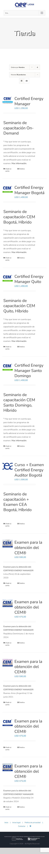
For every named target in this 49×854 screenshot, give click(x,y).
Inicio (6, 822)
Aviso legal (16, 822)
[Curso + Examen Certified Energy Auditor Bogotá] (8, 466)
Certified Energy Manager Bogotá (29, 190)
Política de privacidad (32, 822)
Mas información (19, 163)
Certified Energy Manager (28, 101)
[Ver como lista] (26, 80)
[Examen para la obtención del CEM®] (8, 543)
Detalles (22, 169)
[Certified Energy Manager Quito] (8, 278)
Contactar (21, 826)
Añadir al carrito (8, 170)
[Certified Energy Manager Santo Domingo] (8, 366)
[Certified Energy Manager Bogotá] (8, 189)
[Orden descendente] (37, 67)
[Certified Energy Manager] (8, 100)
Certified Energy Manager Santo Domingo (28, 370)
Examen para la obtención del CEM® (28, 547)
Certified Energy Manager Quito (28, 279)
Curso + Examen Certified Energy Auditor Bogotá (29, 470)
